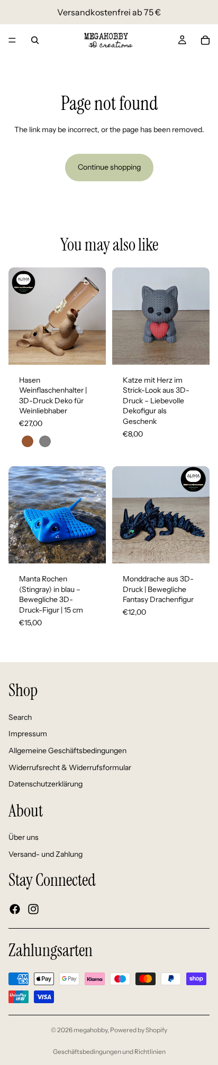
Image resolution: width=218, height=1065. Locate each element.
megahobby (90, 1030)
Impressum (27, 734)
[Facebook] (14, 909)
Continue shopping (109, 167)
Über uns (23, 837)
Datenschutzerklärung (45, 784)
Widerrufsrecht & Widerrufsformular (69, 767)
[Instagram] (33, 909)
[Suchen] (35, 40)
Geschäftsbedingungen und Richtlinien (109, 1051)
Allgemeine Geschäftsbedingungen (67, 750)
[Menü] (12, 40)
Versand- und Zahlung (45, 854)
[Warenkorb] (205, 40)
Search (20, 717)
